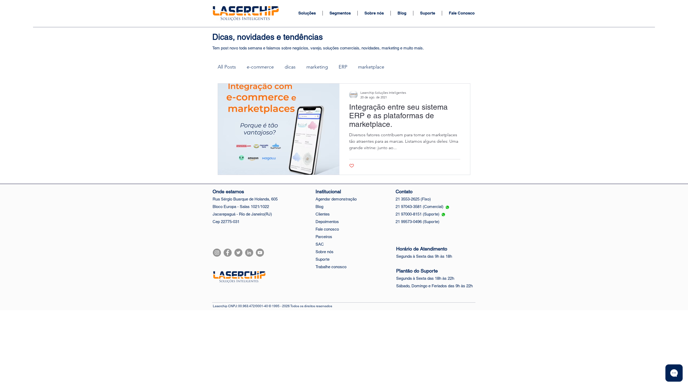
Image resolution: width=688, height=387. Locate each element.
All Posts (227, 67)
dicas (290, 67)
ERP (343, 67)
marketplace (371, 67)
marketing (317, 67)
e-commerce (260, 67)
